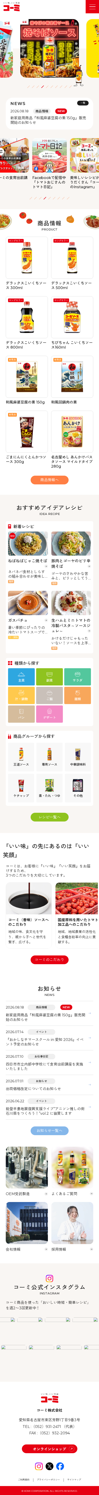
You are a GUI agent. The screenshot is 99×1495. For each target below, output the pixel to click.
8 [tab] (61, 86)
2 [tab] (33, 86)
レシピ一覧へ (49, 817)
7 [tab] (56, 86)
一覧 (83, 102)
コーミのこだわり (49, 960)
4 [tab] (42, 86)
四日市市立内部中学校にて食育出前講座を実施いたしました (44, 1066)
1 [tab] (28, 86)
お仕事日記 (41, 1056)
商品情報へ (49, 480)
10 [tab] (70, 86)
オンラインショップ (49, 1449)
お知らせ (41, 1081)
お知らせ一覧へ (49, 1130)
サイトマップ (74, 1480)
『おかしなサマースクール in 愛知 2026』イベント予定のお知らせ (45, 1041)
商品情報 (41, 1007)
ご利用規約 (23, 1480)
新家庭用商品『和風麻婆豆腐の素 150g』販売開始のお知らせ (45, 1017)
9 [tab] (65, 86)
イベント (41, 1032)
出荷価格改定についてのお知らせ (33, 1089)
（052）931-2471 (46, 1426)
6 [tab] (51, 86)
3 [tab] (37, 86)
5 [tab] (47, 86)
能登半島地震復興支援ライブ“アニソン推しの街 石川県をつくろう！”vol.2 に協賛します (45, 1111)
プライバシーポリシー (48, 1480)
